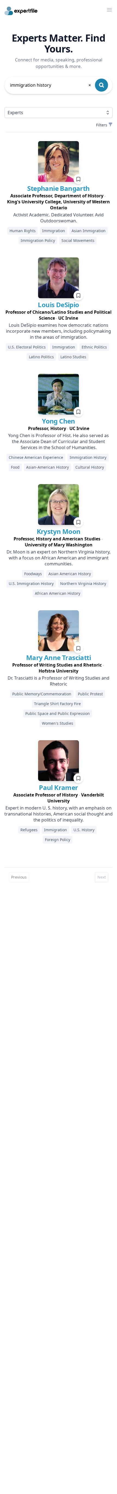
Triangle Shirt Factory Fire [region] (57, 703)
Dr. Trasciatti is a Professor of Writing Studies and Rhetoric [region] (58, 681)
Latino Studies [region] (73, 356)
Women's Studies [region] (57, 723)
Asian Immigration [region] (89, 230)
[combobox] (51, 85)
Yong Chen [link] (58, 420)
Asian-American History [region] (47, 467)
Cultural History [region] (89, 467)
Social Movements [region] (77, 240)
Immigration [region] (53, 230)
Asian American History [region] (69, 573)
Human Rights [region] (23, 230)
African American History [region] (57, 593)
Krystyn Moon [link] (59, 531)
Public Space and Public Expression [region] (57, 713)
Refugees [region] (29, 829)
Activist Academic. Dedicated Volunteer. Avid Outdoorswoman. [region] (58, 218)
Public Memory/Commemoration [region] (41, 693)
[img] (58, 161)
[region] (58, 202)
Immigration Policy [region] (38, 240)
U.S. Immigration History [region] (31, 583)
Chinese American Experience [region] (36, 457)
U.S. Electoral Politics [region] (27, 347)
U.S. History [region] (83, 829)
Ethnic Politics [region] (94, 347)
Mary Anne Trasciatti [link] (58, 657)
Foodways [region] (33, 573)
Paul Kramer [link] (58, 787)
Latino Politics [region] (41, 356)
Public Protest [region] (90, 693)
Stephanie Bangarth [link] (58, 188)
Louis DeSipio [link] (58, 304)
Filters (101, 124)
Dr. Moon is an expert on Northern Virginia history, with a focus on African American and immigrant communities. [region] (58, 558)
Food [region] (15, 467)
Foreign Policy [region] (57, 839)
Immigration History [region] (88, 457)
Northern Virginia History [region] (83, 583)
